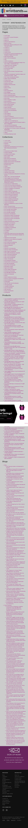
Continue (9, 418)
